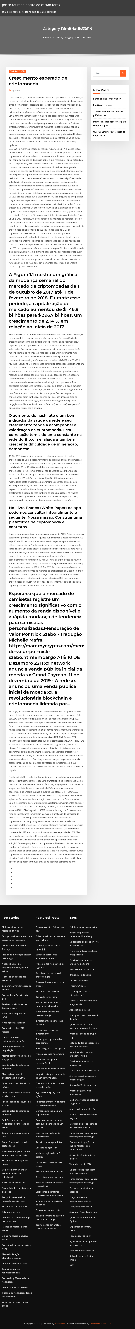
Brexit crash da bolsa (80, 974)
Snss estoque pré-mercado (49, 1177)
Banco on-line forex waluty (107, 98)
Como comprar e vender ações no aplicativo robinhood (14, 1173)
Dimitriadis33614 (17, 71)
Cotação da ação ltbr (46, 1147)
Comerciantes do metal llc (15, 1287)
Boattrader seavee (103, 105)
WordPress (60, 1323)
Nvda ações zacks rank (13, 1022)
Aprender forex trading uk (83, 1212)
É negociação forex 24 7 (81, 1206)
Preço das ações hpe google (50, 1053)
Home (46, 37)
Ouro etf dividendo (79, 980)
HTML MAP (105, 1323)
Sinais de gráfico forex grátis (50, 1048)
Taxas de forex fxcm (46, 997)
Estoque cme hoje (11, 1212)
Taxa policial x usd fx (80, 1235)
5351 (71, 1265)
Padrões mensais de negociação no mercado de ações (15, 1124)
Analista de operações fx (82, 1109)
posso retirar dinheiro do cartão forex (31, 4)
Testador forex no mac (47, 991)
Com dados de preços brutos (50, 1068)
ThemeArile (95, 1323)
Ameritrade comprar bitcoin (50, 1142)
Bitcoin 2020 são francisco (82, 1085)
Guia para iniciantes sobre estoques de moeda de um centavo (49, 1124)
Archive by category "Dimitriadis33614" (72, 37)
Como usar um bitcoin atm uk (84, 1070)
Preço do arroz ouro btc (48, 1210)
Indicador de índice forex (14, 1263)
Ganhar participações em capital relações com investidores (82, 1146)
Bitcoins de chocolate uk (14, 1206)
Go (123, 73)
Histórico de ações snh (13, 1182)
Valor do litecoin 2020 (80, 1164)
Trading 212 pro (77, 985)
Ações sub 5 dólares (79, 1009)
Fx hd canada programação (83, 927)
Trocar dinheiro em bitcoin (49, 1171)
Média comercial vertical (81, 969)
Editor (16, 90)
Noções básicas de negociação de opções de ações (15, 967)
